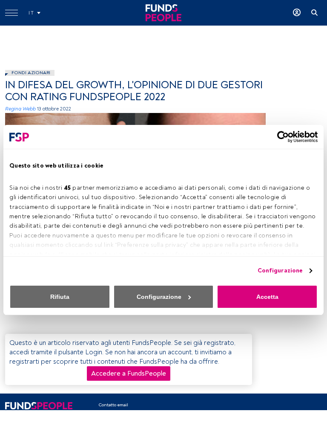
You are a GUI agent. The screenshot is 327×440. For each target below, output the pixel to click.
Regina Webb (20, 109)
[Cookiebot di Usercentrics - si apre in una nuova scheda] (280, 137)
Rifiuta (59, 296)
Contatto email (113, 405)
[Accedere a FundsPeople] (297, 13)
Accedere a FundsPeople (128, 373)
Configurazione (280, 270)
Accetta (267, 296)
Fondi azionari (30, 72)
